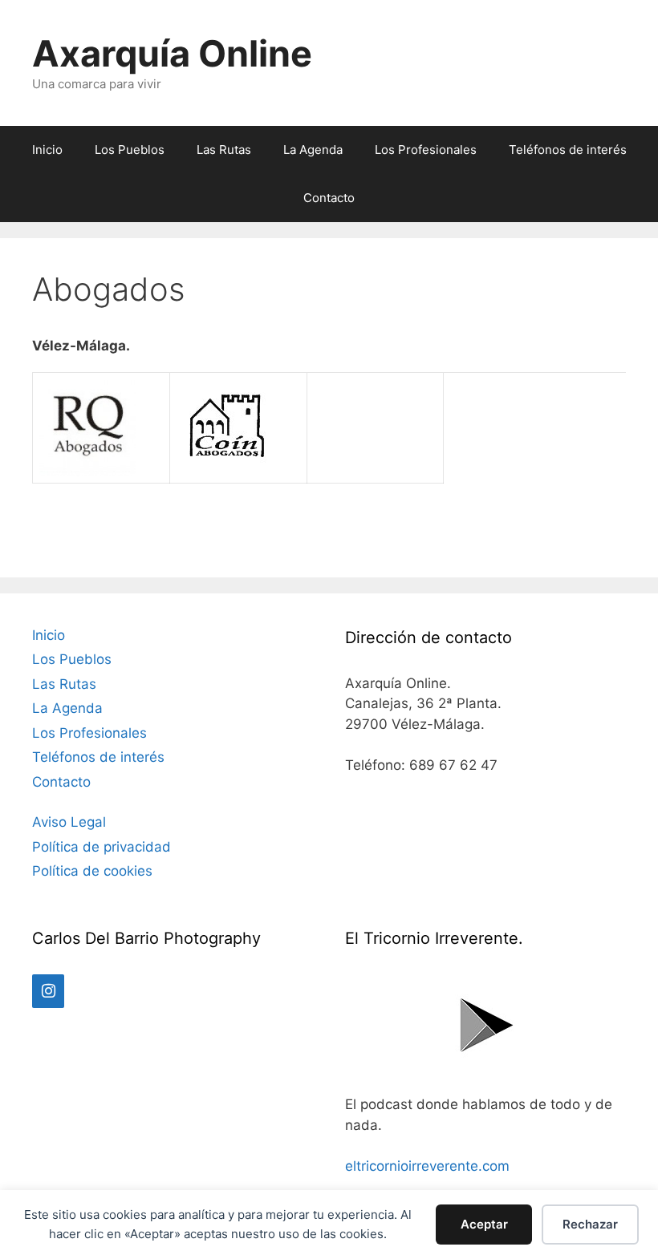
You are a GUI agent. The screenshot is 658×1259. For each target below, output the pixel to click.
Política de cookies (92, 871)
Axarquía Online (172, 53)
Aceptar (484, 1224)
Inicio (47, 149)
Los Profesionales (426, 149)
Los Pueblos (129, 149)
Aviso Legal (69, 822)
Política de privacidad (101, 847)
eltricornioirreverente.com (427, 1166)
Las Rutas (224, 149)
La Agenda (313, 149)
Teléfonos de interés (568, 149)
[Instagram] (48, 991)
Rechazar (590, 1224)
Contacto (329, 197)
